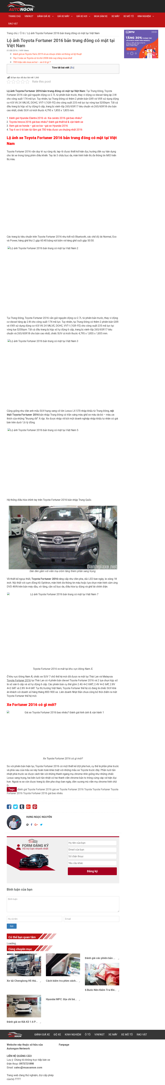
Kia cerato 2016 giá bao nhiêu (64, 118)
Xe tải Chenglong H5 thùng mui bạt (24, 980)
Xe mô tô (128, 16)
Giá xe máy (63, 16)
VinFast (28, 16)
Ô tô (22, 33)
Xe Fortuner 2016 (22, 704)
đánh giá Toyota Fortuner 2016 (34, 789)
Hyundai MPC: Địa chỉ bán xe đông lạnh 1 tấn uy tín (63, 999)
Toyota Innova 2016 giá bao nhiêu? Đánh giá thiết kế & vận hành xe (46, 121)
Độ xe (57, 1034)
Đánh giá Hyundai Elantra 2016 (26, 118)
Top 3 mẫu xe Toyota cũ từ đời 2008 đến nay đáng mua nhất (42, 58)
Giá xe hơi (81, 16)
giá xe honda (22, 125)
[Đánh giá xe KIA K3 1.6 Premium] (24, 1006)
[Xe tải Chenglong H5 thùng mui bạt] (24, 964)
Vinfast (99, 1034)
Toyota (88, 789)
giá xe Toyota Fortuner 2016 (68, 789)
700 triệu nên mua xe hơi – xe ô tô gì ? (32, 62)
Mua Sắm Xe (101, 16)
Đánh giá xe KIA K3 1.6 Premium (24, 1021)
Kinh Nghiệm (144, 16)
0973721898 (26, 1063)
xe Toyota (27, 138)
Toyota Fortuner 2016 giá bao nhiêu (43, 793)
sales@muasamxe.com (28, 1067)
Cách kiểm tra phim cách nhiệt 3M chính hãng (63, 980)
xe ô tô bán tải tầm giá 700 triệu (34, 129)
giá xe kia (37, 125)
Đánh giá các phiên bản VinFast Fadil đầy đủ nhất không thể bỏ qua (102, 958)
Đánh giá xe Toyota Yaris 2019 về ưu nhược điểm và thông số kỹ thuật (47, 54)
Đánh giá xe (43, 16)
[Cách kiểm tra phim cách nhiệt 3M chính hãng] (63, 964)
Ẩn (72, 67)
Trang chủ (14, 16)
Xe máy (116, 16)
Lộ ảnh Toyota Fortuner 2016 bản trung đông (34, 91)
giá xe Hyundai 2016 (56, 125)
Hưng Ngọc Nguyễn (39, 816)
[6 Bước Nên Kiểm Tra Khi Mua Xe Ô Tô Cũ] (102, 974)
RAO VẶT (13, 23)
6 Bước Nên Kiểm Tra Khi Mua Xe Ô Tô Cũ (102, 989)
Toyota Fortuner (101, 789)
